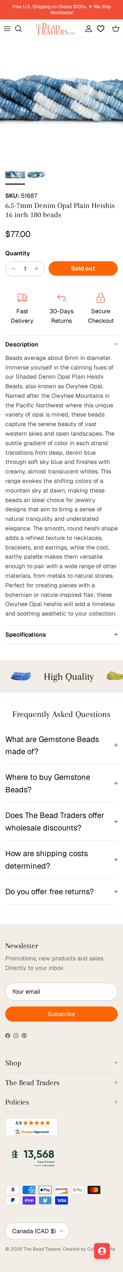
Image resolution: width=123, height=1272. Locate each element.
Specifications (25, 634)
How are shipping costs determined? (46, 859)
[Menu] (7, 28)
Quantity (17, 253)
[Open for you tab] (102, 1251)
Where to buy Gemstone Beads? (47, 783)
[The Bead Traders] (55, 29)
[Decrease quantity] (12, 269)
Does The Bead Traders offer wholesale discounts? (54, 821)
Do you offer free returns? (49, 891)
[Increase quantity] (38, 269)
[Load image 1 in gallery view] (61, 100)
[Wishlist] (101, 28)
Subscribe (61, 1014)
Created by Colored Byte (89, 1249)
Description (21, 344)
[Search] (21, 28)
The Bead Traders (42, 1249)
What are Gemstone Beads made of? (52, 745)
